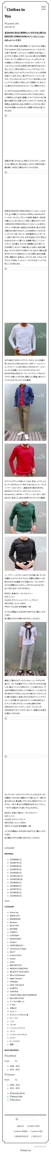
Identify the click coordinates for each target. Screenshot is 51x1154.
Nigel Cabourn (16, 978)
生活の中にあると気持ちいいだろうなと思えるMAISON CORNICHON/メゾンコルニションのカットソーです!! (25, 36)
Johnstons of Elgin (18, 948)
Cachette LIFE (36, 1131)
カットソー (14, 1011)
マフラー (13, 1037)
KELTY (12, 952)
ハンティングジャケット (18, 1034)
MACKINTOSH (16, 965)
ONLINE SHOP (21, 1136)
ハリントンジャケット (17, 1028)
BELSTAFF (14, 925)
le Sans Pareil (15, 955)
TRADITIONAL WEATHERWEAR (23, 995)
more (7, 901)
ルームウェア (15, 1041)
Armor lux (14, 912)
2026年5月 (14, 869)
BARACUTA (15, 915)
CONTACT (36, 1136)
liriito (12, 962)
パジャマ (13, 1024)
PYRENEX (14, 981)
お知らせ (13, 1008)
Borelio (21, 363)
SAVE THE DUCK (17, 985)
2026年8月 (14, 859)
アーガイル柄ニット (17, 1001)
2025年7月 (14, 889)
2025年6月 (14, 892)
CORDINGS (14, 935)
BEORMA (14, 929)
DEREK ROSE (15, 938)
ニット (12, 1021)
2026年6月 (14, 866)
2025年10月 (15, 879)
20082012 (15, 1066)
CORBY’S (13, 932)
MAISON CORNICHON (19, 968)
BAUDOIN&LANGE (12, 373)
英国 (11, 1044)
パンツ (12, 1031)
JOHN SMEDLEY (16, 945)
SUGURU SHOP (25, 611)
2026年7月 (14, 862)
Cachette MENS (20, 1131)
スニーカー (14, 1018)
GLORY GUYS (33, 1126)
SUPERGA (14, 991)
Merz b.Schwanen (17, 975)
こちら (33, 618)
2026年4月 (14, 872)
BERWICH (38, 700)
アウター (13, 1004)
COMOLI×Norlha (28, 366)
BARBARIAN (15, 919)
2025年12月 (15, 876)
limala (12, 958)
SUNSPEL (14, 988)
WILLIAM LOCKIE (17, 998)
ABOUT (20, 1126)
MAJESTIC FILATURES (19, 971)
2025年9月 (14, 882)
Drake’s (13, 942)
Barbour (13, 922)
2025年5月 (14, 895)
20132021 (15, 1069)
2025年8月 (14, 886)
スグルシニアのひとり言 (19, 1014)
